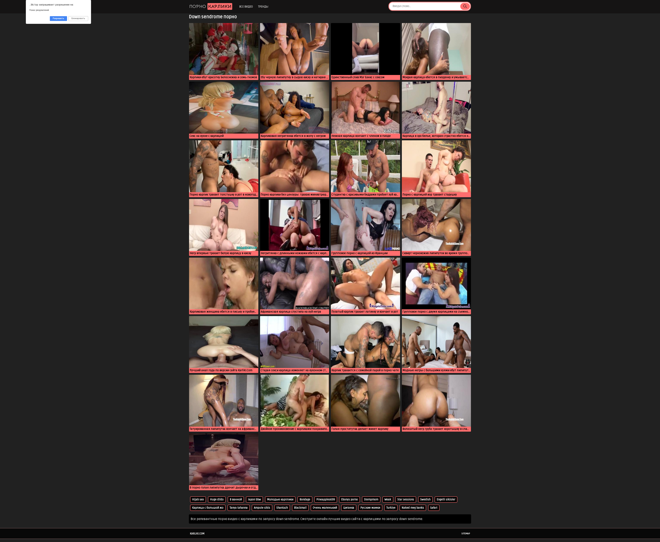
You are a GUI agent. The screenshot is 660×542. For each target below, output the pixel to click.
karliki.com (197, 533)
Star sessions (405, 499)
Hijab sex (198, 499)
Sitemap (465, 533)
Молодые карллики (280, 499)
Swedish (425, 499)
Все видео (246, 6)
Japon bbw (254, 499)
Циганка (348, 508)
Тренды (263, 6)
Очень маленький (325, 508)
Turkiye (390, 508)
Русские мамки (370, 508)
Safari (433, 508)
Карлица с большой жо (207, 508)
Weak (387, 499)
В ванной (236, 499)
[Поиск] (465, 6)
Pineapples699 (325, 499)
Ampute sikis (262, 508)
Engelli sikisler (446, 499)
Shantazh (282, 508)
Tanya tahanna (239, 508)
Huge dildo (217, 499)
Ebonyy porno (349, 499)
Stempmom (371, 499)
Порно (210, 6)
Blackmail (300, 508)
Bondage (305, 499)
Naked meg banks (413, 508)
